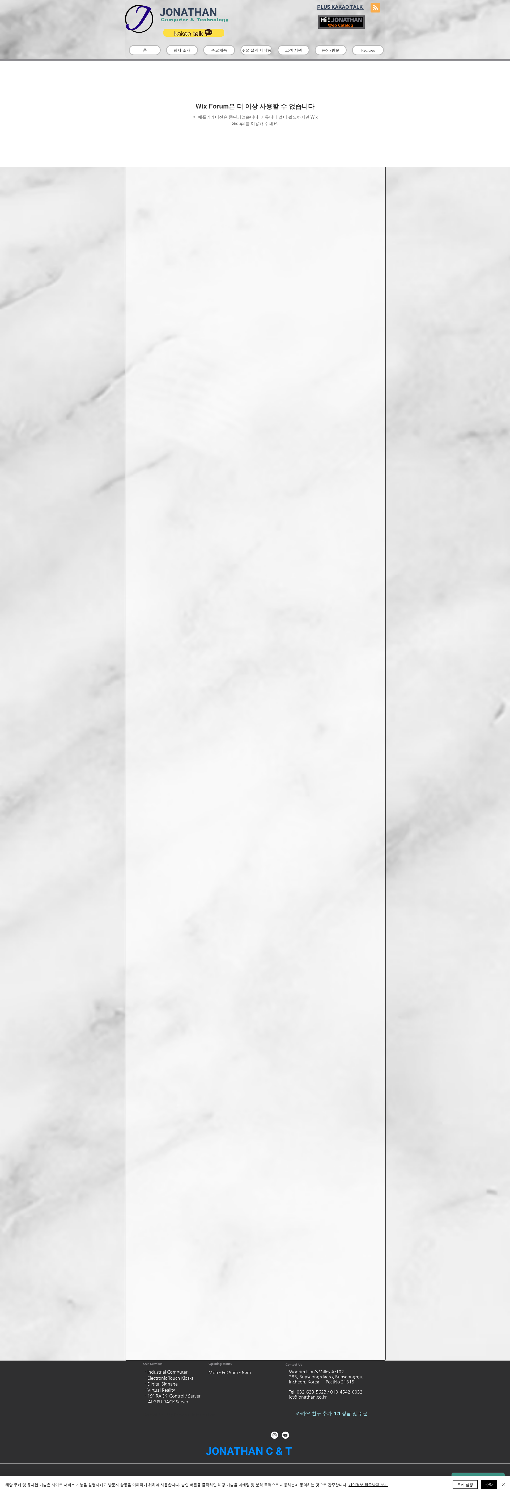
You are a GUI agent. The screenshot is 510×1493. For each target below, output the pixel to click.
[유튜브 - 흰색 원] (285, 1435)
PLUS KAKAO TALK (340, 7)
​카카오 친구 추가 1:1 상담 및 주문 (332, 1413)
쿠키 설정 (465, 1484)
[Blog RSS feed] (375, 8)
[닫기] (503, 1484)
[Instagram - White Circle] (274, 1435)
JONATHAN (187, 12)
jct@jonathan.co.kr (308, 1396)
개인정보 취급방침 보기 (368, 1484)
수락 (489, 1484)
